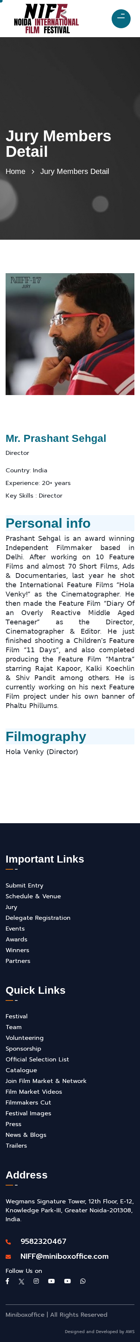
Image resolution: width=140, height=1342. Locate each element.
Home (15, 171)
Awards (16, 939)
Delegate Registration (38, 917)
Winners (17, 950)
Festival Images (28, 1113)
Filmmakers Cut (28, 1102)
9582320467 (39, 1241)
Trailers (16, 1145)
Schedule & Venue (33, 896)
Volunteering (25, 1038)
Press (13, 1124)
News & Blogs (26, 1135)
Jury (11, 907)
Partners (18, 961)
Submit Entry (24, 885)
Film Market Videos (34, 1091)
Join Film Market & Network (46, 1081)
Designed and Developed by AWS (99, 1332)
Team (14, 1027)
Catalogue (21, 1070)
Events (15, 928)
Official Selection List (37, 1059)
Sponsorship (23, 1048)
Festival (17, 1016)
